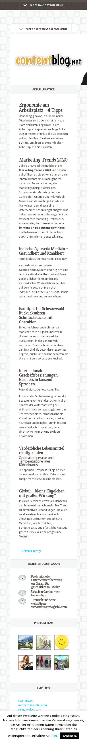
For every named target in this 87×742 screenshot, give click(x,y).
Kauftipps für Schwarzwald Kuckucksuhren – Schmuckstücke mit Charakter (41, 315)
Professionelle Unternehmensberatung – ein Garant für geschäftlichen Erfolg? (47, 581)
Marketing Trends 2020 (43, 159)
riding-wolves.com (29, 709)
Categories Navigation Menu (46, 29)
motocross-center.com (32, 705)
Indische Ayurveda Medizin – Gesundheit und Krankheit (43, 251)
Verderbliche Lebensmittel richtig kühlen (41, 450)
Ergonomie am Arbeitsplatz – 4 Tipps (40, 107)
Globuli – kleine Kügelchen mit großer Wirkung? (41, 493)
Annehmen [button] (70, 736)
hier (54, 736)
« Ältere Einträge (31, 551)
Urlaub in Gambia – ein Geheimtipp (45, 593)
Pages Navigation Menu (46, 5)
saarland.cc (25, 700)
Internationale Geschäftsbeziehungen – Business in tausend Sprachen (39, 377)
